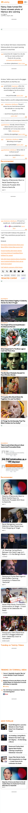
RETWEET (13, 275)
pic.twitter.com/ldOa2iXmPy (14, 60)
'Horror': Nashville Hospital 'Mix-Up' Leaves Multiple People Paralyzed (14, 674)
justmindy (4, 556)
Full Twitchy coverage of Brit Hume (12, 267)
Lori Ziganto (4, 14)
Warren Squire (5, 641)
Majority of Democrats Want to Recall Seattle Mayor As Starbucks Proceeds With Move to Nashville (14, 682)
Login (20, 2)
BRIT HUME (7, 275)
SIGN (18, 275)
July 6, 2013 (21, 63)
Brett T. (4, 190)
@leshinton (14, 86)
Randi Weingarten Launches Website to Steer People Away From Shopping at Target (12, 526)
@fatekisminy (15, 131)
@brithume (14, 104)
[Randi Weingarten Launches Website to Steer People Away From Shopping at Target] (14, 515)
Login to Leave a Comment (14, 465)
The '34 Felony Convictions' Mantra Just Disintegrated (14, 691)
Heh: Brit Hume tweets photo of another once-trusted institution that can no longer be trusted (13, 261)
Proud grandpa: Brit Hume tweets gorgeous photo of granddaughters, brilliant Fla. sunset (12, 253)
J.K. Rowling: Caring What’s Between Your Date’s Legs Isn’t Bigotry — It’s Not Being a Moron (13, 552)
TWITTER (23, 275)
